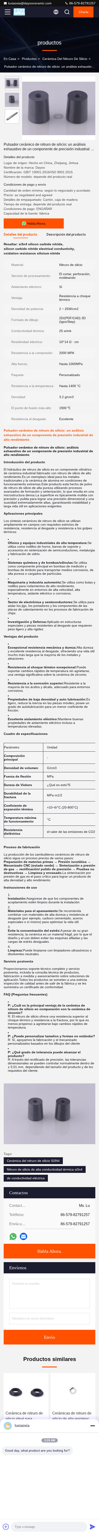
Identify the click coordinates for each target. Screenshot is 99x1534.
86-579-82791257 (82, 3)
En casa (10, 59)
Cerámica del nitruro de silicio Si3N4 (33, 1161)
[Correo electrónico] (23, 1236)
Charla (83, 12)
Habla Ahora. (49, 1251)
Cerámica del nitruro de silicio (64, 59)
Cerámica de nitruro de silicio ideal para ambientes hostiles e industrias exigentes (24, 1416)
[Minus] (92, 1425)
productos (29, 59)
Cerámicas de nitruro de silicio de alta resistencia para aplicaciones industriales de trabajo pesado (72, 1416)
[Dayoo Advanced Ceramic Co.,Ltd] (23, 11)
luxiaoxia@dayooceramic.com (30, 3)
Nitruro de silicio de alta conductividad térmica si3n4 (44, 1169)
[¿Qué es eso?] (13, 1236)
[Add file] (6, 1527)
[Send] (92, 1527)
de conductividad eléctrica (26, 1178)
